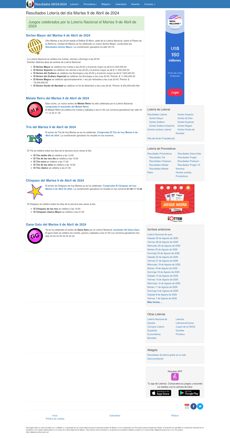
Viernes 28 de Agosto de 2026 (162, 241)
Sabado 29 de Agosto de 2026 (162, 238)
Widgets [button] (105, 4)
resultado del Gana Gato (126, 229)
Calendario (121, 4)
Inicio (55, 415)
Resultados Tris (156, 157)
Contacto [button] (149, 4)
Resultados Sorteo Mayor (58, 46)
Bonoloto (151, 337)
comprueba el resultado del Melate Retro (67, 106)
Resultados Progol (186, 157)
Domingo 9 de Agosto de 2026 (162, 290)
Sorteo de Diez (184, 118)
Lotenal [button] (73, 4)
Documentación (155, 358)
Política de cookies (55, 418)
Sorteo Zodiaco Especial (160, 125)
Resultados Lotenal (157, 114)
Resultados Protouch (187, 161)
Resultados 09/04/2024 (51, 4)
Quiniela (180, 330)
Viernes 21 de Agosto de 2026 (162, 260)
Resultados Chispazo (159, 161)
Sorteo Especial (185, 121)
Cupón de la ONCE (185, 326)
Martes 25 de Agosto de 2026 (162, 249)
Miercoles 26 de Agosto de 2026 (163, 245)
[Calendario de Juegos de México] (187, 405)
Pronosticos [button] (89, 4)
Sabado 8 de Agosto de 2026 (162, 294)
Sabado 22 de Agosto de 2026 (162, 256)
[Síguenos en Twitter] (200, 405)
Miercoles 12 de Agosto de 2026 (163, 283)
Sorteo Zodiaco (156, 121)
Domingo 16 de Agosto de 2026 (163, 272)
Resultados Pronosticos (159, 153)
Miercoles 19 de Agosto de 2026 (163, 264)
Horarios (135, 4)
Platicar (175, 415)
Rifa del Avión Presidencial (161, 138)
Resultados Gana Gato (188, 153)
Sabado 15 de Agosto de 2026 (162, 275)
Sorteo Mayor (155, 118)
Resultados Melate (157, 164)
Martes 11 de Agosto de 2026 (162, 287)
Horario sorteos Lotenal (159, 129)
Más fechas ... (154, 302)
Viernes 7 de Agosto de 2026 (162, 298)
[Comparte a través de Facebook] (193, 405)
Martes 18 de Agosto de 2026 (162, 268)
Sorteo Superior (185, 114)
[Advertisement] (85, 277)
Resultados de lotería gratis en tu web (166, 354)
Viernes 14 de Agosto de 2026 (162, 279)
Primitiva (180, 334)
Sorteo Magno (184, 125)
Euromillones (154, 334)
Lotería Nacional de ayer (159, 234)
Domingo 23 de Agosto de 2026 (163, 253)
